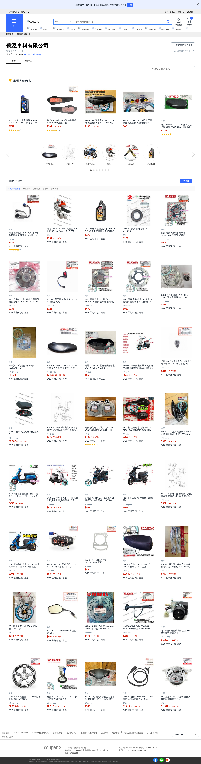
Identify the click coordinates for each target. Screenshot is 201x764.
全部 (57, 21)
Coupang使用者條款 (40, 732)
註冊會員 (173, 12)
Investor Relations (20, 732)
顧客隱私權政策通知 (89, 732)
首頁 (14, 61)
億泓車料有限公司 (23, 34)
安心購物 (104, 732)
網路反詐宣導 (7, 736)
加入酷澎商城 (152, 732)
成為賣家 (189, 12)
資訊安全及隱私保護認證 (133, 732)
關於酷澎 (5, 732)
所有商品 (28, 61)
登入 (166, 12)
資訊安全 (115, 732)
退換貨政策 (57, 732)
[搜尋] (168, 21)
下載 (130, 5)
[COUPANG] (52, 748)
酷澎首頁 (9, 34)
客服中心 (181, 12)
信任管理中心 (71, 732)
